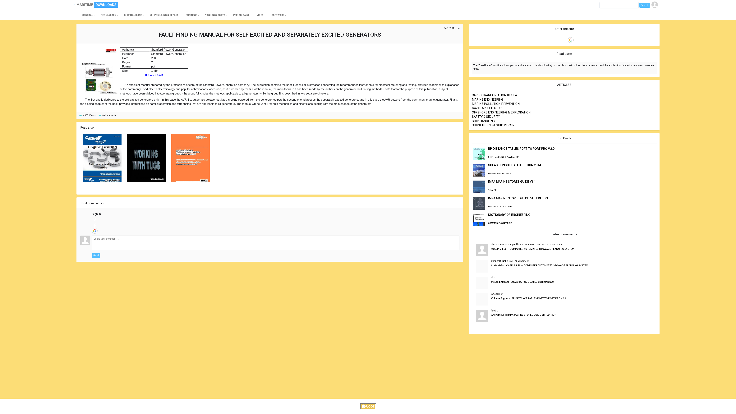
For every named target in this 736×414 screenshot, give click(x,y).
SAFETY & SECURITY (486, 116)
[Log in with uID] (95, 219)
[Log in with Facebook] (95, 225)
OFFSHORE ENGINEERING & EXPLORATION (501, 112)
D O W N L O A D (154, 75)
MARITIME (86, 5)
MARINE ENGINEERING (487, 99)
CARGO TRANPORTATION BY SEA (494, 95)
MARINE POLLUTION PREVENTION (496, 104)
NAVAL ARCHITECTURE (487, 108)
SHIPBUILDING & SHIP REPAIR (493, 125)
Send (96, 255)
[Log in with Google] (95, 231)
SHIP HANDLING (483, 121)
